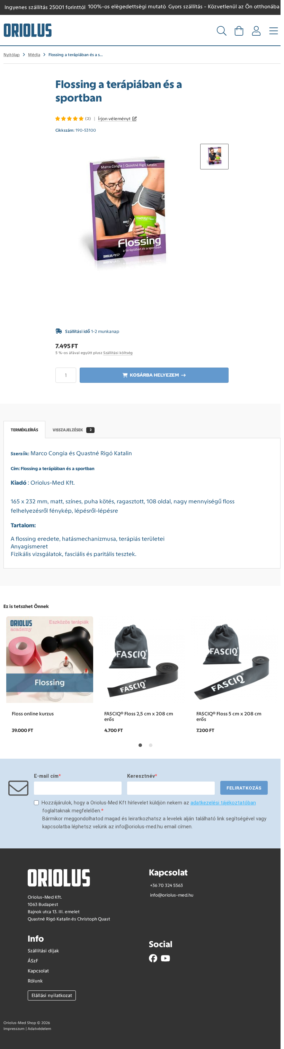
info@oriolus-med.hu (171, 895)
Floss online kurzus (33, 713)
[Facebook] (153, 958)
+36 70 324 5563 (166, 885)
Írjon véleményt (114, 118)
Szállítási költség (118, 353)
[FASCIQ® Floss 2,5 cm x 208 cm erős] (142, 659)
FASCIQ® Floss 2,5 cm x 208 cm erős (138, 716)
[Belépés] (256, 33)
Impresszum (14, 1028)
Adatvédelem (39, 1028)
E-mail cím (46, 776)
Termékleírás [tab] (24, 429)
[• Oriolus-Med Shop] (27, 29)
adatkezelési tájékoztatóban (223, 803)
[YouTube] (165, 958)
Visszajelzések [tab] (72, 429)
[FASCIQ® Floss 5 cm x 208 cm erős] (234, 659)
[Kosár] (239, 33)
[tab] (140, 745)
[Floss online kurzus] (49, 659)
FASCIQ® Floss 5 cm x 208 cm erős (228, 716)
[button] (214, 156)
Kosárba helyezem (154, 375)
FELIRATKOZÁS (244, 788)
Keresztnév (141, 776)
